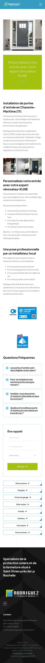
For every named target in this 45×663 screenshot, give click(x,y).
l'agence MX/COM (28, 656)
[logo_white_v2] (12, 3)
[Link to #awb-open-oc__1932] (40, 4)
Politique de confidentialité (22, 653)
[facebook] (5, 604)
